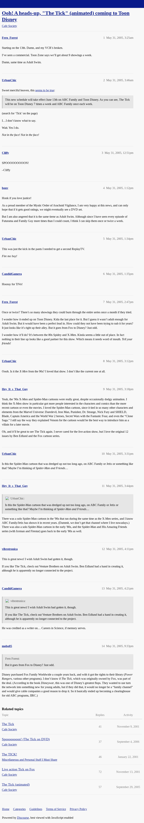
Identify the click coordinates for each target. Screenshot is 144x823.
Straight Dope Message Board (20, 3)
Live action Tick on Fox (18, 769)
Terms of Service (56, 809)
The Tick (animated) (16, 784)
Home (5, 809)
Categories (19, 809)
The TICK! (9, 754)
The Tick (8, 724)
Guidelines (35, 809)
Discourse (23, 817)
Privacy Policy (78, 809)
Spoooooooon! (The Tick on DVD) (26, 739)
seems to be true (44, 90)
